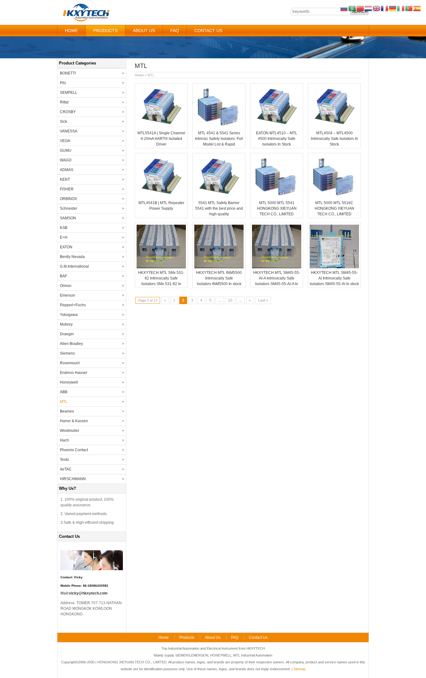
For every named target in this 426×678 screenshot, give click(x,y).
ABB (63, 392)
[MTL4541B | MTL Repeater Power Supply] (161, 197)
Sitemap (299, 669)
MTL (63, 401)
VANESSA (68, 131)
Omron (65, 286)
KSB (63, 228)
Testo (64, 459)
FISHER (67, 189)
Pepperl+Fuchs (73, 305)
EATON (66, 247)
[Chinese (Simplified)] (360, 8)
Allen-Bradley (71, 343)
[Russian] (344, 8)
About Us (144, 30)
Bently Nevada (72, 257)
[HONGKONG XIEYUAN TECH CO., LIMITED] (86, 20)
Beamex (67, 411)
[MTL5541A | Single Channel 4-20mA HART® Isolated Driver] (161, 127)
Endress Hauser (73, 372)
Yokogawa (69, 315)
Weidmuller (69, 430)
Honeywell (69, 382)
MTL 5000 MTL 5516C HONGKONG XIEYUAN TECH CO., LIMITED (334, 208)
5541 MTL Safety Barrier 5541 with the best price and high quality (219, 208)
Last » (263, 300)
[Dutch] (369, 8)
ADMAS (66, 170)
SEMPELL (68, 92)
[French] (385, 8)
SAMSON (68, 218)
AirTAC (66, 469)
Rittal (64, 102)
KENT (65, 179)
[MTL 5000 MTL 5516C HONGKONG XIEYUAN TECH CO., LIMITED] (334, 197)
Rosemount (70, 363)
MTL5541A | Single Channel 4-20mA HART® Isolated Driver (161, 138)
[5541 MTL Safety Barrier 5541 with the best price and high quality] (219, 197)
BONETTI (68, 73)
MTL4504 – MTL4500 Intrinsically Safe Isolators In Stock (334, 138)
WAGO (65, 160)
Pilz (63, 83)
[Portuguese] (409, 8)
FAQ (174, 30)
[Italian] (401, 8)
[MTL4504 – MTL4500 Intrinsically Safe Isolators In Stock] (334, 127)
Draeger (67, 334)
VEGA (65, 141)
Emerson (67, 295)
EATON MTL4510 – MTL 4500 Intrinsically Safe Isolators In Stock (276, 138)
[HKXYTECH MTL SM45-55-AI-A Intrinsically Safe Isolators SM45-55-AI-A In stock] (276, 267)
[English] (377, 8)
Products (105, 30)
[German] (393, 8)
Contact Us (208, 30)
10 (230, 300)
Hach (64, 440)
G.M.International (74, 266)
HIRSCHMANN (73, 479)
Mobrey (66, 324)
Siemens (67, 353)
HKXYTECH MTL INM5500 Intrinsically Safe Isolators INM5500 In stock (219, 278)
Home (71, 30)
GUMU (65, 150)
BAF (63, 276)
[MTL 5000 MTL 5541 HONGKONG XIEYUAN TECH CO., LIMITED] (276, 197)
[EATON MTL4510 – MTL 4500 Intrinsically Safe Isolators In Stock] (276, 127)
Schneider (68, 208)
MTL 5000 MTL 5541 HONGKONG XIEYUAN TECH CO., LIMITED (277, 208)
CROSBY (68, 112)
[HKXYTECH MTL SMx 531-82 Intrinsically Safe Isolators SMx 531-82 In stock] (161, 267)
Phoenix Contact (74, 450)
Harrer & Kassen (74, 421)
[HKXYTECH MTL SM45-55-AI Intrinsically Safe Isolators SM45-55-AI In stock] (334, 267)
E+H (63, 237)
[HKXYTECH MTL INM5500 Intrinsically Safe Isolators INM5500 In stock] (219, 267)
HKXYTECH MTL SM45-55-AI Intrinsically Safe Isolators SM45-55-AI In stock (334, 278)
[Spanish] (417, 8)
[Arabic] (352, 8)
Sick (63, 121)
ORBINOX (68, 199)
